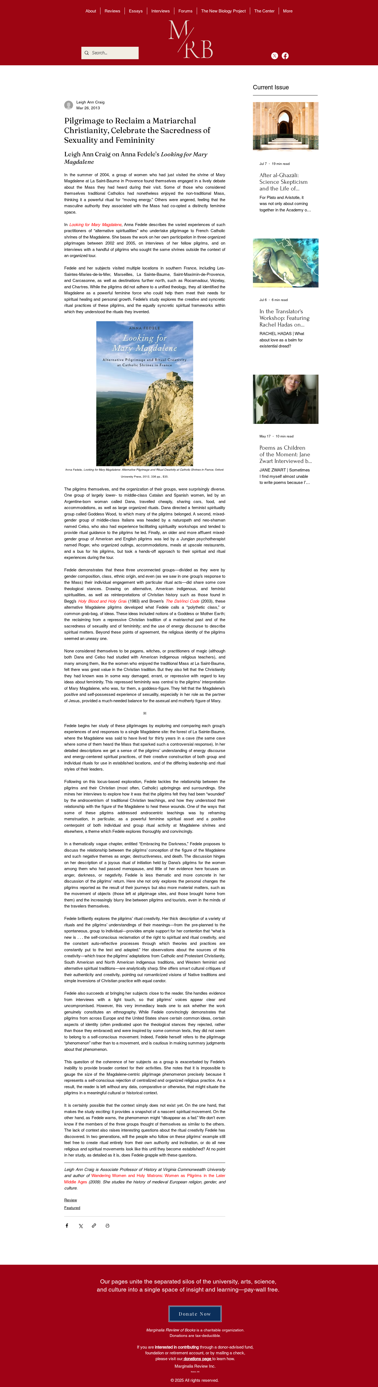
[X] (274, 55)
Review (70, 1200)
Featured (72, 1207)
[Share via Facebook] (66, 1225)
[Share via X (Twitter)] (80, 1225)
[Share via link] (94, 1225)
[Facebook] (285, 55)
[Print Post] (107, 1225)
